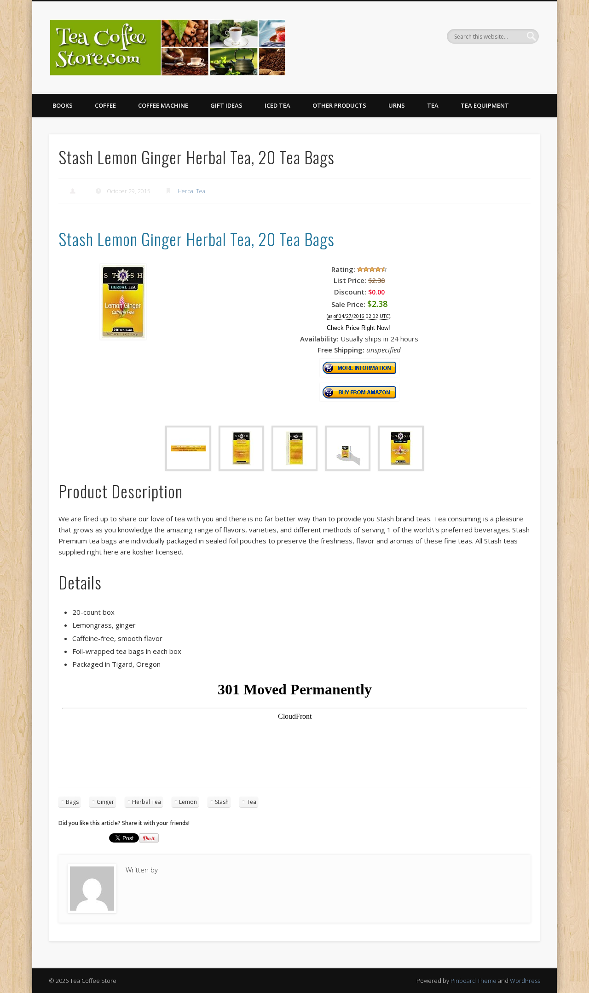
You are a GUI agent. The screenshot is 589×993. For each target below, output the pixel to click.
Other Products (339, 105)
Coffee (105, 105)
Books (62, 105)
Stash (222, 802)
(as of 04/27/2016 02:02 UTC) (358, 316)
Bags (72, 802)
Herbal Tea (191, 191)
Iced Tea (277, 105)
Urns (396, 105)
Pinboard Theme (473, 980)
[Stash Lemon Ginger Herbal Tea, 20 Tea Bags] (123, 337)
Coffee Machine (163, 105)
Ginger (105, 802)
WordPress (525, 980)
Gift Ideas (226, 105)
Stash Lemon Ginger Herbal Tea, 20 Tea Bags (196, 238)
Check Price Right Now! (358, 327)
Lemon (188, 802)
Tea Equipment (485, 105)
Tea (433, 105)
